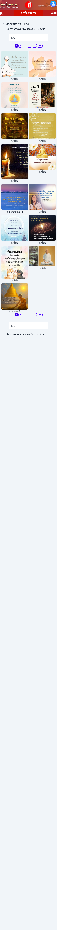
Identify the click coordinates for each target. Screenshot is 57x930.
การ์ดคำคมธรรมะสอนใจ (21, 28)
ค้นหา (42, 28)
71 (29, 45)
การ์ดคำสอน (28, 13)
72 (34, 45)
